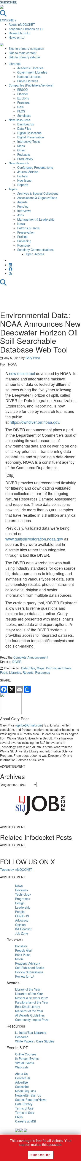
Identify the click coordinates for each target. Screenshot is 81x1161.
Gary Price (32, 358)
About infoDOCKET (22, 24)
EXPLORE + (8, 20)
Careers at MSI (25, 1121)
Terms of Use (24, 1108)
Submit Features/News (30, 1099)
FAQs (19, 1117)
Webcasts (22, 1067)
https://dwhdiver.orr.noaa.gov (34, 422)
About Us (21, 1073)
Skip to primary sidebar (24, 57)
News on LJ (17, 37)
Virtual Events (24, 1063)
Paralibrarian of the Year (31, 1002)
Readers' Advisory (27, 963)
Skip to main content (23, 53)
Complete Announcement (30, 657)
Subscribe (22, 1086)
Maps (40, 668)
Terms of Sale (24, 1112)
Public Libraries (10, 672)
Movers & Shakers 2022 (31, 998)
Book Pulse (22, 955)
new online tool (22, 373)
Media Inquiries (25, 1091)
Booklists (21, 946)
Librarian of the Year (29, 993)
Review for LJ (24, 976)
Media (19, 959)
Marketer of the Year (29, 1011)
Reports (28, 672)
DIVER (16, 661)
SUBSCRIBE (8, 2)
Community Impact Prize (32, 1019)
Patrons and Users (58, 668)
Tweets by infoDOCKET (16, 869)
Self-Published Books (29, 967)
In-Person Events (27, 1058)
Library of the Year (27, 989)
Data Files (28, 668)
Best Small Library (27, 1006)
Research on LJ (19, 33)
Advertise (21, 1082)
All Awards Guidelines (30, 1015)
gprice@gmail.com (29, 725)
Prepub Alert (23, 950)
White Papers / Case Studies (34, 1041)
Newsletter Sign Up (28, 1095)
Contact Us (22, 1078)
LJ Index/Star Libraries (30, 1032)
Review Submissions (29, 972)
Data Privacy (23, 1104)
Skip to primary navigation (26, 48)
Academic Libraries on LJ (26, 29)
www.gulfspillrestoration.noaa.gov (34, 539)
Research (21, 1037)
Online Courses (25, 1054)
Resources (42, 672)
